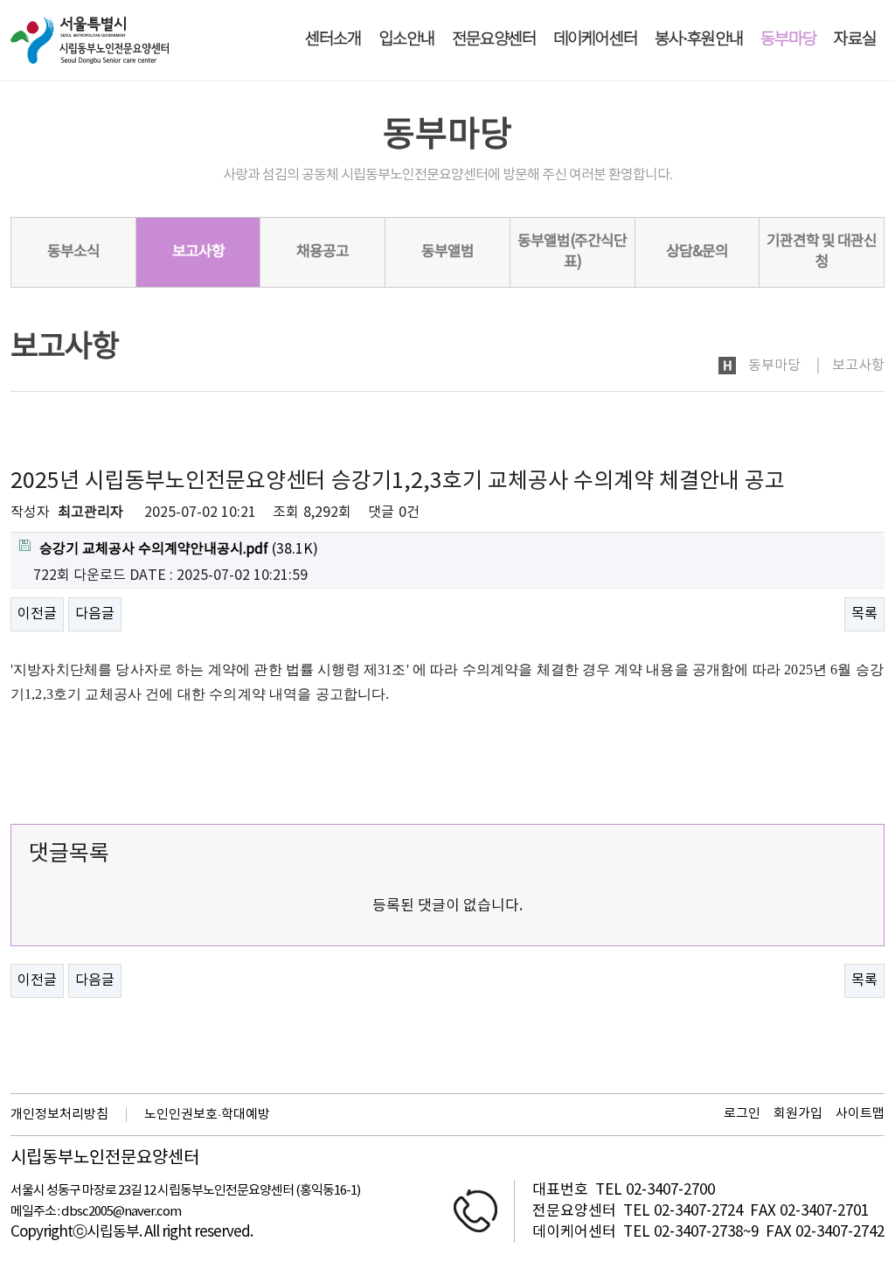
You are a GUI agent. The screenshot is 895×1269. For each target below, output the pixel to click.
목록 (864, 614)
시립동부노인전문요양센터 (104, 1158)
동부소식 (73, 252)
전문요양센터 (494, 40)
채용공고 (322, 252)
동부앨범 (447, 252)
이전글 (37, 614)
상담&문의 (697, 252)
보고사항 (198, 252)
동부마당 (788, 40)
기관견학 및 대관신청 (822, 252)
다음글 (94, 614)
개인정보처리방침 (59, 1114)
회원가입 (798, 1113)
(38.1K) (178, 549)
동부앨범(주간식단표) (572, 252)
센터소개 (333, 40)
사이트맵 (860, 1113)
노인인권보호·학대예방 (207, 1114)
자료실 (855, 40)
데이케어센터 (595, 40)
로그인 (742, 1113)
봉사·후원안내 (699, 40)
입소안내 (406, 40)
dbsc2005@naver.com (121, 1211)
